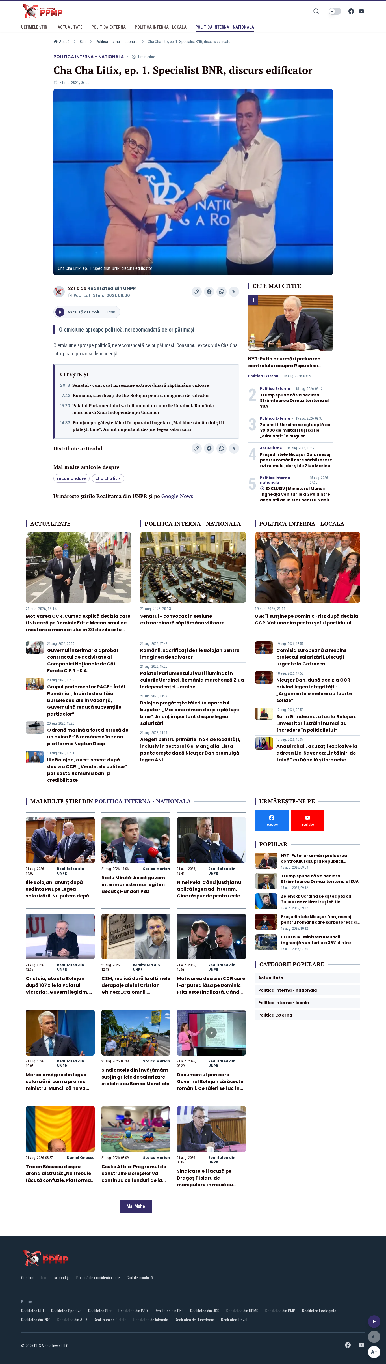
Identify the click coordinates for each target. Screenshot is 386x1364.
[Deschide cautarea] (316, 11)
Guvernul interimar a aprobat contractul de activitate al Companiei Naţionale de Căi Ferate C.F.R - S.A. (83, 660)
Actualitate (271, 448)
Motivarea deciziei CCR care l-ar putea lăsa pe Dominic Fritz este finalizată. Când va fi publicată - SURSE (211, 988)
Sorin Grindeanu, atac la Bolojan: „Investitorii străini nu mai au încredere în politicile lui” (316, 723)
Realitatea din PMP (280, 1311)
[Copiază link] (197, 292)
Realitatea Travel (234, 1320)
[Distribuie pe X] (234, 292)
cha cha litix (108, 478)
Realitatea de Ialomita (150, 1320)
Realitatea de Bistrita (110, 1320)
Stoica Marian (156, 868)
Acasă (64, 41)
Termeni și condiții (55, 1277)
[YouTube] (361, 11)
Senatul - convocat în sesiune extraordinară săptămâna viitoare (140, 385)
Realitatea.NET (32, 1311)
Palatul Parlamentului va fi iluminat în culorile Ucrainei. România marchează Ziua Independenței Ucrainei (143, 408)
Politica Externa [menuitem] (109, 27)
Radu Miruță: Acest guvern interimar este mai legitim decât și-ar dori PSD (133, 885)
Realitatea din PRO (36, 1320)
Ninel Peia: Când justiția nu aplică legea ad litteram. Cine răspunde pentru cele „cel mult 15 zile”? (209, 892)
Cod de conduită (140, 1277)
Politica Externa (263, 376)
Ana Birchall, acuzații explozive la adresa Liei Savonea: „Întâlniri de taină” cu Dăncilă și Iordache (316, 753)
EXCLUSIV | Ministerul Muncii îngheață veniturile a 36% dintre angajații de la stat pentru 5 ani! (295, 494)
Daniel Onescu (81, 1157)
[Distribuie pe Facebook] (209, 292)
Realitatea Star (100, 1311)
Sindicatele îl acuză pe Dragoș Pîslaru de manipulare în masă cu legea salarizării (205, 1181)
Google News (177, 496)
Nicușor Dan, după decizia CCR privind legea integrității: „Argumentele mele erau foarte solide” (314, 690)
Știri (83, 41)
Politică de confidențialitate (98, 1277)
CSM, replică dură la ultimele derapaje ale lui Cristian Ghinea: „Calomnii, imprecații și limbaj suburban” (135, 992)
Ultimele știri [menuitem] (35, 27)
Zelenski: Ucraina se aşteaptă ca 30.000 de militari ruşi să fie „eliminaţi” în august (295, 430)
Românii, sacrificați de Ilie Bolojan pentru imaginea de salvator (141, 395)
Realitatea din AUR (72, 1320)
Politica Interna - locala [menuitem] (161, 27)
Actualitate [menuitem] (70, 27)
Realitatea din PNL (169, 1311)
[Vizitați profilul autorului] (59, 291)
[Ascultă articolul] (374, 1321)
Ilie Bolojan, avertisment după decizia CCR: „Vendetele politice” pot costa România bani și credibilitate (87, 770)
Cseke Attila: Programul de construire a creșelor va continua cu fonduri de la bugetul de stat (133, 1176)
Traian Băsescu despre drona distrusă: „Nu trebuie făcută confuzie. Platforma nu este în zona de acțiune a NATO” (59, 1180)
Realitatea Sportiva (66, 1311)
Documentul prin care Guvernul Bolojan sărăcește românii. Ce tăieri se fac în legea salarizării (210, 1084)
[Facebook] (351, 11)
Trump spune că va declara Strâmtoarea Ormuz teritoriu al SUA (294, 400)
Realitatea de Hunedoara (194, 1320)
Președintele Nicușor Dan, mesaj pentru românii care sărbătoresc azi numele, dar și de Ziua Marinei (296, 460)
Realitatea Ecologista (319, 1311)
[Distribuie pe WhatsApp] (221, 292)
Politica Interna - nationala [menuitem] (225, 27)
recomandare (71, 478)
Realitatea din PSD (133, 1311)
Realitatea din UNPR (111, 288)
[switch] (335, 11)
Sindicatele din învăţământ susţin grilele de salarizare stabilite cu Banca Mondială (135, 1077)
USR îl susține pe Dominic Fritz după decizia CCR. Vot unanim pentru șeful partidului (306, 619)
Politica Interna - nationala (117, 41)
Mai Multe (136, 1206)
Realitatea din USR (205, 1311)
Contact (27, 1277)
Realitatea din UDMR (242, 1311)
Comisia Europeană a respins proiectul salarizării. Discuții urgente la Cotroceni (311, 657)
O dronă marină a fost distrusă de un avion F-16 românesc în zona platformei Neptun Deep (87, 737)
